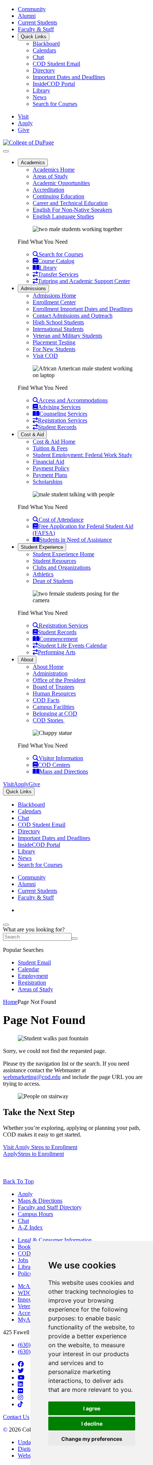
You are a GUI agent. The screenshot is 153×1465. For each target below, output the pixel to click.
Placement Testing (54, 342)
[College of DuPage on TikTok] (20, 1404)
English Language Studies (63, 216)
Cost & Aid (32, 434)
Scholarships (47, 482)
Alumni (27, 16)
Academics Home (54, 169)
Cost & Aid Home (54, 441)
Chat (38, 57)
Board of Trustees (53, 687)
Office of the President (59, 680)
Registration (32, 982)
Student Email (34, 962)
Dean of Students (53, 581)
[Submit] (75, 938)
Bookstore (30, 1247)
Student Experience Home (63, 554)
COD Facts (46, 700)
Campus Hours (35, 1214)
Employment (33, 976)
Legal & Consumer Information (55, 1240)
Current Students (37, 22)
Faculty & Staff (36, 29)
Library (41, 90)
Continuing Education (58, 196)
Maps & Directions (40, 1200)
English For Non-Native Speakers (72, 210)
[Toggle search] (6, 925)
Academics (33, 162)
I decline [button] (91, 1423)
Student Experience (42, 547)
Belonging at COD (55, 713)
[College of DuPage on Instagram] (20, 1397)
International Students (58, 329)
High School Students (58, 322)
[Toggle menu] (6, 151)
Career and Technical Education (70, 203)
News (39, 97)
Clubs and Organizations (62, 567)
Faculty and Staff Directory (50, 1207)
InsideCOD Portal (54, 84)
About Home (48, 667)
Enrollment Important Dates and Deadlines (83, 309)
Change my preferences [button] (91, 1439)
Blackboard (46, 43)
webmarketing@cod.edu (32, 1077)
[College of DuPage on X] (21, 1371)
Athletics (43, 574)
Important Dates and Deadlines (69, 77)
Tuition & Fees (50, 448)
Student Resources (54, 561)
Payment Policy (51, 468)
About (27, 659)
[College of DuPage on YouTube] (21, 1377)
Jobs (23, 1260)
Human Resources (54, 693)
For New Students (54, 349)
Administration (50, 673)
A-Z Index (30, 1227)
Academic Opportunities (61, 183)
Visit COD (45, 356)
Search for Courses (55, 104)
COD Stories (49, 720)
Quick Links (33, 36)
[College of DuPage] (28, 142)
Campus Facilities (53, 707)
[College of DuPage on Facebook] (21, 1364)
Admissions (33, 288)
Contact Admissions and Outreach (73, 315)
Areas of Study (50, 176)
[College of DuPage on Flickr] (20, 1391)
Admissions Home (54, 295)
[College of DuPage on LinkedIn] (20, 1384)
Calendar (28, 969)
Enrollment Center (54, 302)
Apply (25, 1194)
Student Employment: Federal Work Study (82, 455)
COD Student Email (56, 64)
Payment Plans (50, 475)
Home (10, 1002)
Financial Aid (48, 461)
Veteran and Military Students (67, 336)
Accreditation (48, 190)
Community (32, 9)
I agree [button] (91, 1408)
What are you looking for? (34, 929)
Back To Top (18, 1181)
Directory (44, 70)
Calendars (44, 50)
